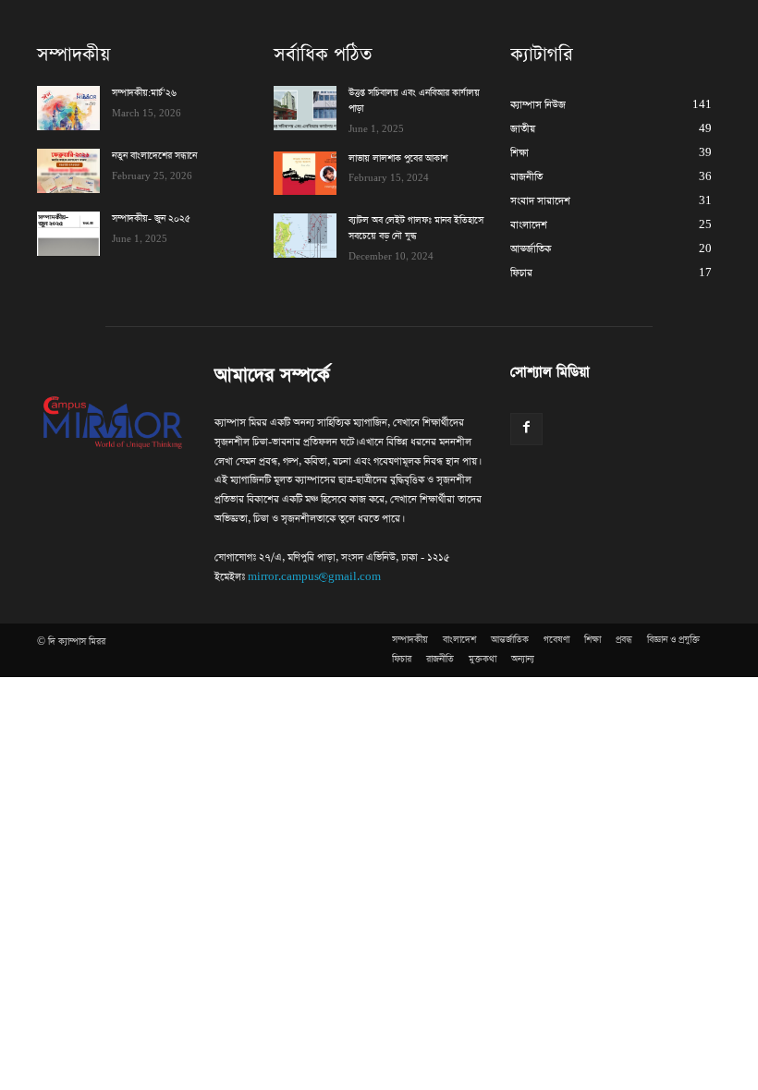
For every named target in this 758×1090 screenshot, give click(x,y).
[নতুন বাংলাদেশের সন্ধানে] (68, 171)
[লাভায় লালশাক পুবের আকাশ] (305, 173)
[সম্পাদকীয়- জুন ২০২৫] (68, 234)
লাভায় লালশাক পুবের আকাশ (399, 158)
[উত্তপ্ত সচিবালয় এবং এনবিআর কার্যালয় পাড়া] (305, 108)
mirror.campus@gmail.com (314, 577)
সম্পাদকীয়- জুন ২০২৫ (151, 218)
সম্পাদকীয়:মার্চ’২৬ (144, 93)
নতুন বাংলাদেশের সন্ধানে (154, 156)
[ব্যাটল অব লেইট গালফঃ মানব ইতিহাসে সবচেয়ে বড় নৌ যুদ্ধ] (305, 235)
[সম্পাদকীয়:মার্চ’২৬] (68, 108)
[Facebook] (526, 429)
